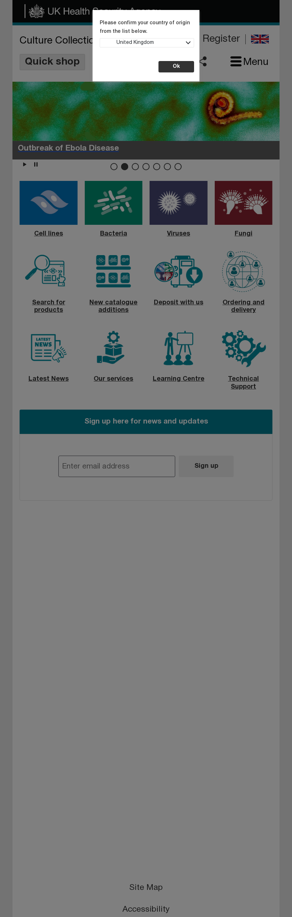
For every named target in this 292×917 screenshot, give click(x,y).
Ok (176, 66)
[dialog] (146, 458)
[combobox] (147, 42)
